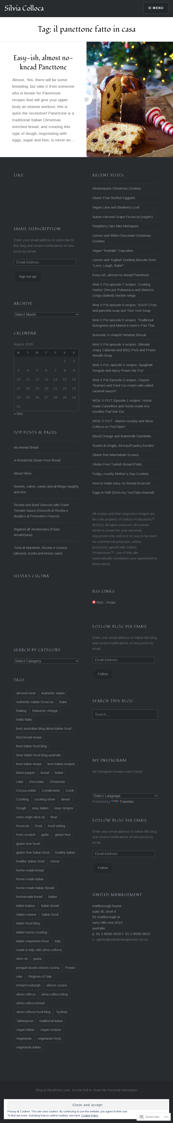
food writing (56, 826)
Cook (70, 790)
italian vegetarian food (32, 941)
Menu (158, 8)
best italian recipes (61, 764)
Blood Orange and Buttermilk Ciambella (121, 436)
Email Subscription (37, 229)
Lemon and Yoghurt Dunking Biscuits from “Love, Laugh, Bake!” (124, 262)
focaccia (22, 826)
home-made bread (30, 870)
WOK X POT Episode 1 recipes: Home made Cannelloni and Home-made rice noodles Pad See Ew (122, 406)
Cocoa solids (26, 790)
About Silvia (22, 473)
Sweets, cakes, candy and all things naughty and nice (46, 489)
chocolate (36, 782)
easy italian (40, 808)
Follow (103, 674)
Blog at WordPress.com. (53, 1090)
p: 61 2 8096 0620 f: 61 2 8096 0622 (121, 934)
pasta (37, 958)
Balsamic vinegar (45, 711)
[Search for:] (125, 714)
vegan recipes (50, 1029)
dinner (65, 799)
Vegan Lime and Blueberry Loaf (115, 207)
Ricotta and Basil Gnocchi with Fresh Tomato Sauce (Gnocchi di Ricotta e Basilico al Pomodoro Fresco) (41, 510)
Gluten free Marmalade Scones (115, 455)
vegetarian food (49, 1038)
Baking (21, 711)
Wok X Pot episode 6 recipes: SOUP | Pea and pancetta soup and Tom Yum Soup (124, 307)
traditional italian (51, 1021)
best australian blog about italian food (43, 728)
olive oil (21, 958)
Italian (52, 896)
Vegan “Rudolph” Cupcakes (112, 250)
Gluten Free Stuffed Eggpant (113, 198)
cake (19, 782)
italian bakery (25, 906)
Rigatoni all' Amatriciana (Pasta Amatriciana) (37, 532)
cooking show (44, 799)
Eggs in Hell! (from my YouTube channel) (123, 492)
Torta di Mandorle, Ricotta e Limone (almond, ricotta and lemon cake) (40, 550)
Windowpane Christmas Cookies (116, 188)
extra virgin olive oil (30, 817)
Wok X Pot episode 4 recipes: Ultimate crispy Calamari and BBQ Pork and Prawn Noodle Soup (123, 350)
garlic (45, 835)
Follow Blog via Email (119, 626)
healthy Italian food (30, 861)
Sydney (62, 1012)
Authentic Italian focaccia (34, 702)
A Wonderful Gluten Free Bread (37, 460)
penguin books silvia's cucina (37, 967)
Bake (63, 702)
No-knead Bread (26, 447)
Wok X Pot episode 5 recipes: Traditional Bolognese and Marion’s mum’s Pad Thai (123, 323)
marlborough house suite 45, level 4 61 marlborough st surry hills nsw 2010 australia (107, 917)
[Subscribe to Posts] (94, 602)
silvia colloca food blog (33, 1012)
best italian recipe (29, 764)
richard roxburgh (28, 985)
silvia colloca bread (30, 1003)
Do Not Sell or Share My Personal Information (104, 1090)
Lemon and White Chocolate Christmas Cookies (121, 238)
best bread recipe (29, 737)
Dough (21, 808)
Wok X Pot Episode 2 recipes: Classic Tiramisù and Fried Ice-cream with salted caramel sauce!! (122, 385)
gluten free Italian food (32, 852)
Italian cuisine (26, 914)
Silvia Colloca (24, 8)
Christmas (57, 782)
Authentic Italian (53, 693)
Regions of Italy (40, 976)
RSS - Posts (106, 602)
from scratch (25, 835)
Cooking (22, 799)
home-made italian (30, 879)
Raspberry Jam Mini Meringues (115, 226)
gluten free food (28, 844)
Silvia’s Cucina (31, 576)
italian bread (50, 906)
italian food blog (28, 923)
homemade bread (29, 896)
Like (18, 175)
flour (53, 817)
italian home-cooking (31, 932)
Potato (70, 967)
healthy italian (65, 852)
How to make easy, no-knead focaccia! (121, 483)
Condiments (51, 790)
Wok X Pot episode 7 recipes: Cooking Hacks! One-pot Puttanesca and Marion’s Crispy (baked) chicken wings (123, 290)
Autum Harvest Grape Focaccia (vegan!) (122, 217)
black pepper (25, 773)
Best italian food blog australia (38, 755)
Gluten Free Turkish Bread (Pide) (117, 464)
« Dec (18, 413)
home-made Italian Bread (35, 888)
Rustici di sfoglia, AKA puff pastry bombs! (123, 445)
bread (45, 773)
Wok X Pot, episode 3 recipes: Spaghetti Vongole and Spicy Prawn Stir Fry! (122, 367)
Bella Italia (24, 719)
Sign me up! (28, 276)
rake (19, 976)
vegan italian (25, 1029)
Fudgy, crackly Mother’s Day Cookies (120, 474)
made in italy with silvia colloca (38, 950)
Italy (58, 941)
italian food (50, 914)
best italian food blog (31, 746)
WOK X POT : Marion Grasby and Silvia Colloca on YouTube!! (122, 424)
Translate (127, 801)
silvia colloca (25, 994)
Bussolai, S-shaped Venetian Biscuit (119, 335)
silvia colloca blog (54, 994)
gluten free (63, 835)
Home (54, 861)
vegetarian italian (28, 1047)
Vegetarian (24, 1038)
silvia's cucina (56, 985)
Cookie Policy (89, 1115)
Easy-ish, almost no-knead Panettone (120, 275)
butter (59, 773)
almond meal (25, 693)
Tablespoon (25, 1021)
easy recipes (63, 808)
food (38, 826)
